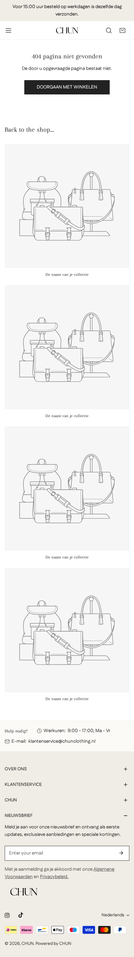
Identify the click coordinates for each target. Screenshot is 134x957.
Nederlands (113, 915)
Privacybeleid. (54, 876)
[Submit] (121, 853)
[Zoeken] (109, 30)
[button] (122, 30)
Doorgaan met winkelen (67, 87)
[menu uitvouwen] (8, 30)
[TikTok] (21, 915)
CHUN (28, 944)
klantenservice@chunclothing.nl (61, 741)
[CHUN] (67, 30)
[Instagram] (7, 915)
